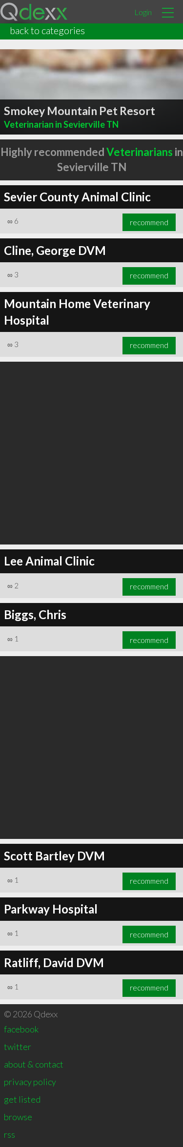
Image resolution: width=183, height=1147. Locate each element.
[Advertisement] (91, 453)
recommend (149, 222)
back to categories (47, 30)
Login (143, 12)
